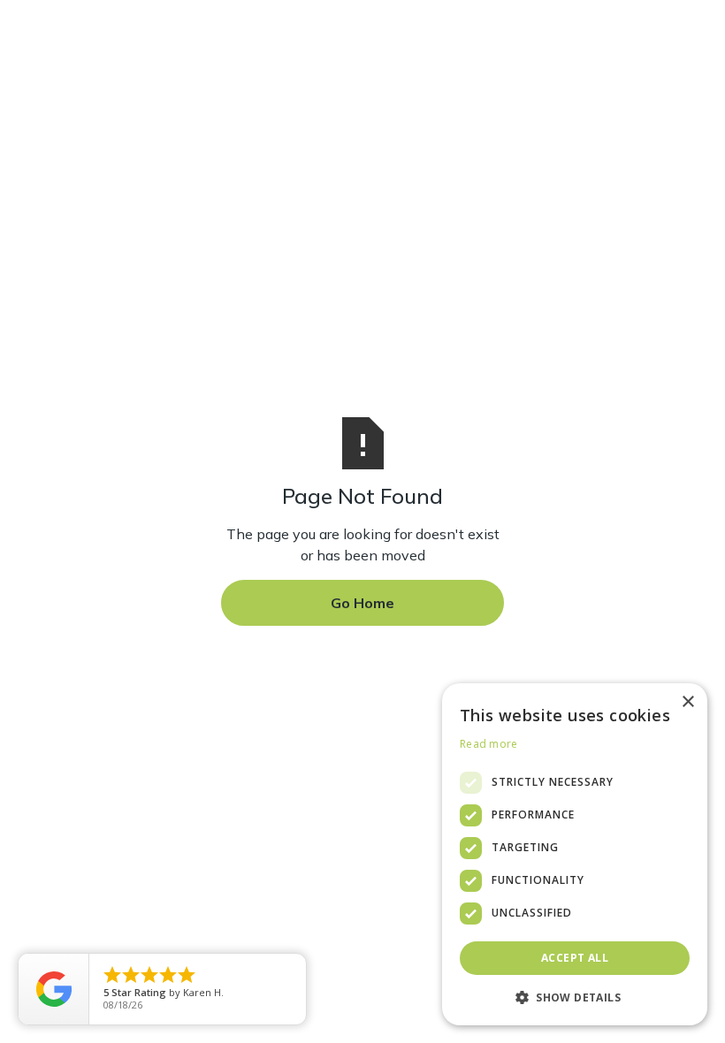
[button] (575, 997)
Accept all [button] (574, 957)
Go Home (362, 603)
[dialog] (574, 854)
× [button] (687, 702)
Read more (489, 743)
